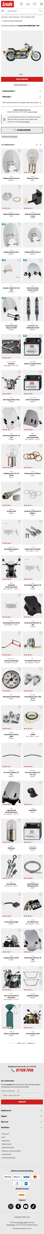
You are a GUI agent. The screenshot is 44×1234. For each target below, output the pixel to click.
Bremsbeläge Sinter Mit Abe (11, 623)
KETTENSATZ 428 (32, 922)
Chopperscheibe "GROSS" (11, 958)
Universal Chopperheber (11, 661)
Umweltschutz (6, 1154)
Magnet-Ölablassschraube (11, 214)
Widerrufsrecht (7, 1144)
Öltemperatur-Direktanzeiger (11, 697)
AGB (3, 1137)
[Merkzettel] (34, 4)
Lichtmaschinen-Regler (11, 922)
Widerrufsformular (8, 1147)
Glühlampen (11, 848)
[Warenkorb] (41, 4)
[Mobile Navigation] (2, 10)
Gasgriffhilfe (33, 810)
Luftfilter (32, 734)
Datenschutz (6, 1141)
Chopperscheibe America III (11, 178)
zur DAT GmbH (32, 112)
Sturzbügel (11, 364)
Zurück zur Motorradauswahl (12, 21)
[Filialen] (21, 4)
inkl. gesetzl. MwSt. (21, 1222)
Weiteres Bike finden (20, 85)
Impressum (5, 1134)
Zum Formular (25, 122)
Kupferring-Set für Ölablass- (32, 473)
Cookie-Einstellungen (8, 1158)
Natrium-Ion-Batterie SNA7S (32, 364)
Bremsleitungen (11, 884)
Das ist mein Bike (22, 79)
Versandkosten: (10, 1225)
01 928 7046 (24, 1070)
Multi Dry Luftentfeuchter (11, 1033)
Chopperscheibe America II (33, 252)
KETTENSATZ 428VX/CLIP (33, 661)
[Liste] (41, 144)
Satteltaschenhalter (33, 996)
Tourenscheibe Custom (33, 1033)
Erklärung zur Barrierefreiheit (11, 1151)
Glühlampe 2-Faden (33, 178)
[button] (40, 11)
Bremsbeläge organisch (11, 549)
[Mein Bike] (27, 4)
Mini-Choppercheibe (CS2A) (11, 399)
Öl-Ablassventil (11, 511)
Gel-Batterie (32, 848)
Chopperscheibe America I (11, 252)
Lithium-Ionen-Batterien (33, 399)
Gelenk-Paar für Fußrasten (33, 549)
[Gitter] (37, 144)
